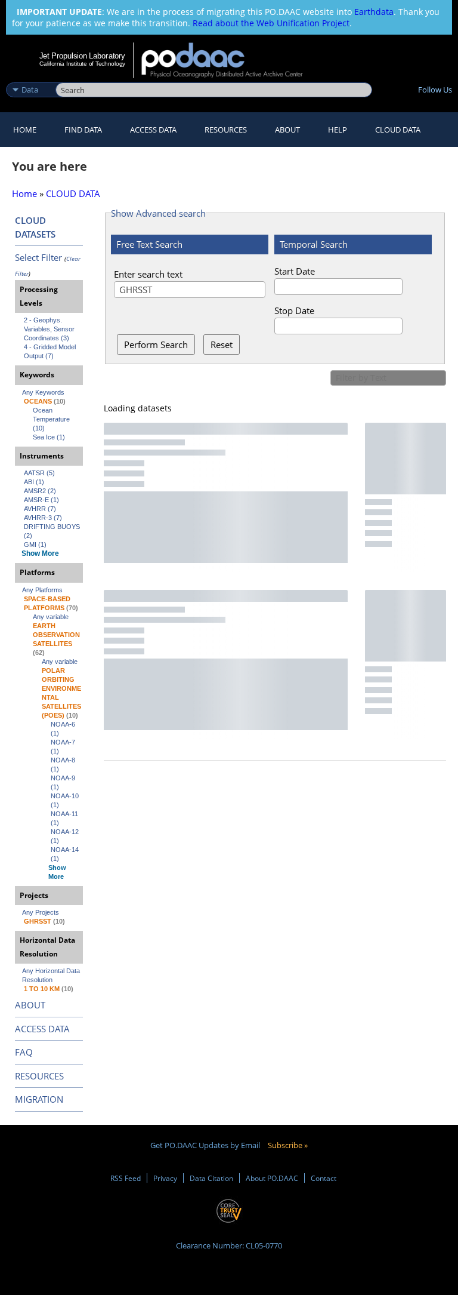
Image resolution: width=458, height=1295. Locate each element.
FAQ (24, 1052)
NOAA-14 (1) (66, 854)
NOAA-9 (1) (64, 782)
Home (24, 129)
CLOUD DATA (397, 129)
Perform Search (156, 344)
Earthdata (374, 11)
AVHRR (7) (40, 508)
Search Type (29, 77)
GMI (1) (35, 544)
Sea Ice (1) (49, 437)
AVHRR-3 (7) (43, 517)
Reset (222, 344)
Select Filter (38, 257)
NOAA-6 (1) (64, 729)
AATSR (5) (39, 472)
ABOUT (30, 1005)
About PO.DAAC (272, 1178)
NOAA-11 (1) (65, 818)
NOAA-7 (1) (64, 747)
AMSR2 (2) (40, 490)
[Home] (229, 60)
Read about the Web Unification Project (271, 23)
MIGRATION (39, 1099)
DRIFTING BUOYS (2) (53, 531)
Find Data (83, 129)
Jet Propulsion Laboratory (82, 55)
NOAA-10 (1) (66, 800)
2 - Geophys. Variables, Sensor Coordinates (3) (50, 329)
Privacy (165, 1178)
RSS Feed (125, 1178)
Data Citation (211, 1178)
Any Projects (40, 912)
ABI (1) (34, 481)
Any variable (51, 616)
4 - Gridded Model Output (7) (51, 351)
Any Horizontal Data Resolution (52, 975)
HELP (337, 129)
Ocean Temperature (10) (52, 419)
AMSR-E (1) (41, 499)
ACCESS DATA (42, 1029)
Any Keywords (43, 392)
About (287, 129)
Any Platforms (42, 589)
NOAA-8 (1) (64, 764)
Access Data (153, 129)
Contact (323, 1178)
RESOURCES (226, 129)
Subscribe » (288, 1145)
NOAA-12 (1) (66, 836)
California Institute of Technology (82, 63)
